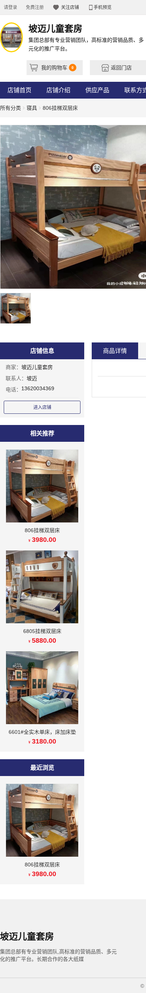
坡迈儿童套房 (37, 367)
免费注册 (35, 7)
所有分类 (10, 108)
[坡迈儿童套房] (11, 37)
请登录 (10, 7)
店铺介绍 (58, 90)
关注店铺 (69, 7)
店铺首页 (19, 90)
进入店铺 (42, 407)
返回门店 (120, 68)
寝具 (32, 108)
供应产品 (97, 90)
